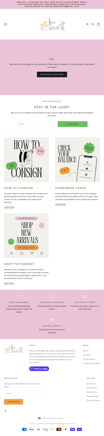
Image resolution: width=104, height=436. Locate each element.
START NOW (9, 207)
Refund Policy (91, 392)
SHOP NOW (9, 283)
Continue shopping (52, 74)
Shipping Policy (92, 396)
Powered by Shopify (65, 424)
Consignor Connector (91, 363)
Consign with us (89, 359)
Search (85, 351)
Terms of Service (93, 400)
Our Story (87, 355)
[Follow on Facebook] (5, 411)
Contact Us (90, 384)
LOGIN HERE (60, 204)
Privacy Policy (91, 388)
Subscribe (72, 124)
